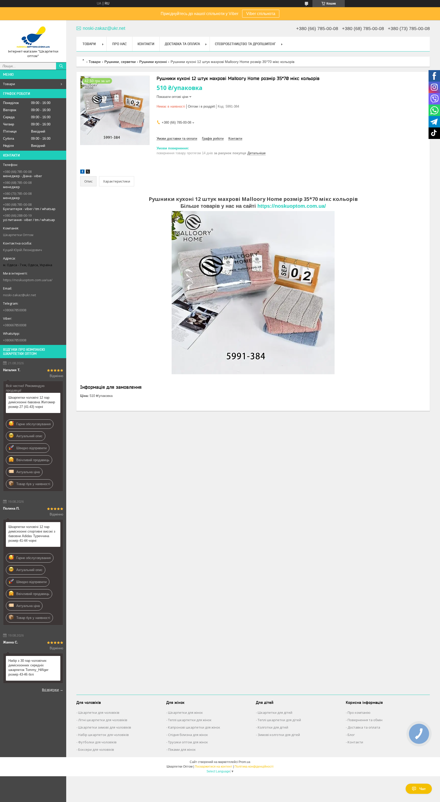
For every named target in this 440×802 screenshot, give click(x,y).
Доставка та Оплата (182, 44)
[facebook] (82, 172)
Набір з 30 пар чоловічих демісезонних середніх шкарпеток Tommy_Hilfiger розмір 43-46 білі (28, 667)
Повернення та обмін (365, 720)
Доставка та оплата (364, 727)
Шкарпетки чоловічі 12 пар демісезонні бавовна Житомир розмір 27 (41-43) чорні (31, 402)
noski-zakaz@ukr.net (19, 295)
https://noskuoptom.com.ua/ (291, 206)
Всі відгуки (50, 689)
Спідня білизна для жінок (188, 734)
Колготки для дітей (273, 727)
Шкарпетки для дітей (275, 712)
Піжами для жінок (182, 749)
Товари (9, 84)
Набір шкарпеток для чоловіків (103, 734)
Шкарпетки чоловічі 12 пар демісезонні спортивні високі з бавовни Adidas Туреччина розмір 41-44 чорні (31, 533)
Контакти (146, 44)
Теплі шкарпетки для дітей (279, 720)
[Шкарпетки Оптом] (33, 36)
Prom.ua (244, 762)
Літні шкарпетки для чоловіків (102, 720)
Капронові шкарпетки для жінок (194, 727)
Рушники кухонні (153, 62)
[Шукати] (61, 66)
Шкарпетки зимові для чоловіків (104, 727)
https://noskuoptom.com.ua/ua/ (27, 280)
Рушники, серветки (120, 62)
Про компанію (359, 712)
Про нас (119, 44)
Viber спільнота (260, 13)
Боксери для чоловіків (96, 749)
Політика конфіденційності (254, 766)
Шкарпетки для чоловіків (98, 712)
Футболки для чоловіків (97, 742)
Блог (351, 734)
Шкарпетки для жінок (185, 712)
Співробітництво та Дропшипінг (245, 44)
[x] (88, 172)
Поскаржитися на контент (213, 766)
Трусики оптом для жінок (188, 742)
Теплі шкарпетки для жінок (190, 720)
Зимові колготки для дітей (279, 734)
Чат (422, 789)
